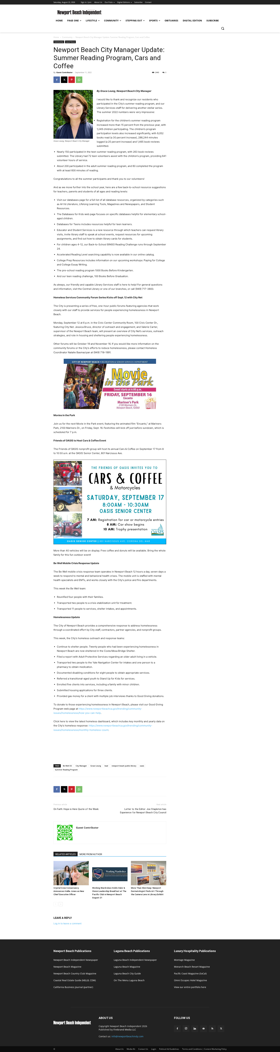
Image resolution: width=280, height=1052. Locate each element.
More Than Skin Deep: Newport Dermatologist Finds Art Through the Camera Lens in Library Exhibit (147, 891)
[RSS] (212, 1028)
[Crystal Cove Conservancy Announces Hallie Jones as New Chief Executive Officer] (71, 873)
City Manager (81, 766)
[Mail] (203, 1028)
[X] (64, 79)
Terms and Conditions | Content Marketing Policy (204, 1049)
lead (106, 766)
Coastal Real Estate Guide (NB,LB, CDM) (74, 980)
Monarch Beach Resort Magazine (192, 966)
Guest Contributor (64, 72)
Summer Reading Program (66, 769)
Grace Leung (95, 766)
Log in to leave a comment (67, 923)
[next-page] (61, 904)
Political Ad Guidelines (169, 1049)
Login (153, 1049)
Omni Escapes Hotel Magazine (190, 980)
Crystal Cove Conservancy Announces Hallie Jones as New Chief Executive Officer (68, 891)
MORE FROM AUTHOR (91, 854)
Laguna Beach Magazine (127, 966)
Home (56, 37)
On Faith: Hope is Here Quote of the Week (76, 809)
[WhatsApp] (79, 79)
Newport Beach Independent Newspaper (75, 959)
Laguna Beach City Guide (127, 973)
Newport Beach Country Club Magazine (74, 973)
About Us (119, 1049)
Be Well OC (67, 766)
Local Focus (70, 42)
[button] (223, 28)
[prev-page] (55, 904)
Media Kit (131, 1049)
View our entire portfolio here (190, 987)
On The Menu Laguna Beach (129, 980)
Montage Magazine (184, 959)
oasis (142, 766)
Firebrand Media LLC (124, 1029)
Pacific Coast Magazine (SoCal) (190, 973)
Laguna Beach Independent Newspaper (135, 959)
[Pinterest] (71, 79)
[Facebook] (56, 79)
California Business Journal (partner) (73, 987)
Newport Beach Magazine (67, 966)
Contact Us (143, 1049)
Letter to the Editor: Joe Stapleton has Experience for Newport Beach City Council (143, 811)
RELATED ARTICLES (65, 854)
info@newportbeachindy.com (127, 1036)
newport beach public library (124, 766)
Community (67, 37)
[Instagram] (186, 1028)
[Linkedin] (195, 1028)
